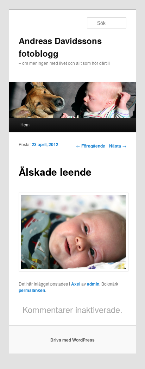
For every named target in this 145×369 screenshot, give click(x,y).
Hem (25, 124)
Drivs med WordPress (72, 340)
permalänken (32, 290)
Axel (75, 284)
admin (93, 284)
